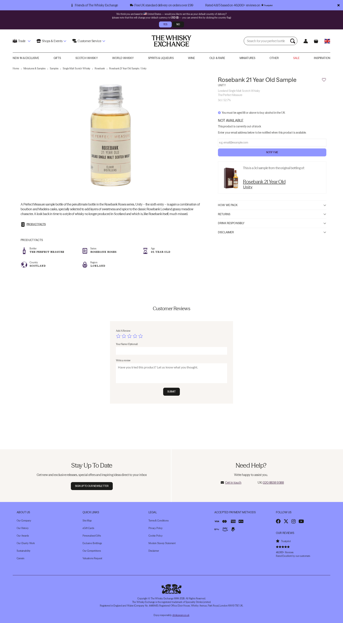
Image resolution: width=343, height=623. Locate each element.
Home (16, 68)
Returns (224, 214)
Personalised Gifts (92, 535)
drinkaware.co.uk (180, 615)
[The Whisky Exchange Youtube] (301, 521)
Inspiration (322, 58)
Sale (296, 58)
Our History (23, 528)
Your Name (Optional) (127, 344)
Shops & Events (52, 41)
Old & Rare (217, 58)
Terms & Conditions (158, 520)
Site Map (87, 520)
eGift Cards (88, 528)
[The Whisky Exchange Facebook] (278, 521)
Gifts (57, 58)
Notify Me (272, 152)
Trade (21, 41)
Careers (20, 558)
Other (274, 58)
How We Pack (228, 205)
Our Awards (23, 535)
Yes (165, 24)
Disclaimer (226, 232)
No (178, 24)
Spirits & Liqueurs (161, 58)
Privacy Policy (155, 528)
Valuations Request (92, 558)
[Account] (305, 41)
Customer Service (89, 41)
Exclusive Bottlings (92, 543)
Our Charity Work (26, 543)
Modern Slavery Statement (162, 543)
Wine (191, 58)
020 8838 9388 (273, 482)
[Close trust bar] (338, 5)
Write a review (123, 360)
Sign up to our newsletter (92, 485)
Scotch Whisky (86, 58)
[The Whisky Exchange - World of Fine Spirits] (171, 41)
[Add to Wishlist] (324, 80)
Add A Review (123, 330)
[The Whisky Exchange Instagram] (293, 521)
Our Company (24, 520)
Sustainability (23, 550)
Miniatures (247, 58)
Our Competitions (92, 550)
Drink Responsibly (231, 223)
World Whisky (123, 58)
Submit (171, 391)
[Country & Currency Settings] (327, 41)
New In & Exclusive (26, 58)
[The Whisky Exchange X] (286, 521)
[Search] (293, 41)
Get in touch (233, 482)
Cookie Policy (155, 535)
